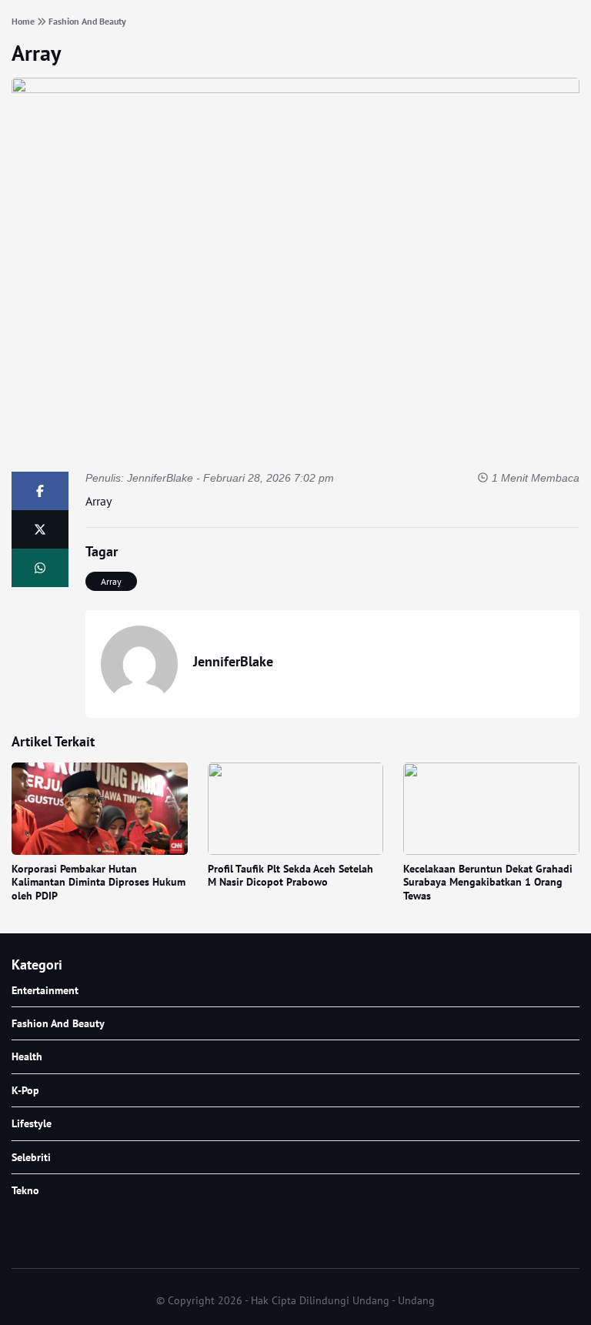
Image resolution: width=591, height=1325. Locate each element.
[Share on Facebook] (40, 491)
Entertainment (45, 990)
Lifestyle (32, 1123)
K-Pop (25, 1090)
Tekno (25, 1190)
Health (27, 1056)
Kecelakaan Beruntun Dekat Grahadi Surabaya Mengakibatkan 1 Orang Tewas (488, 882)
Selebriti (31, 1157)
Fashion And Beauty (58, 1023)
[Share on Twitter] (40, 529)
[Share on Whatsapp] (40, 568)
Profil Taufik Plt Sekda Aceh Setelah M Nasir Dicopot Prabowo (290, 875)
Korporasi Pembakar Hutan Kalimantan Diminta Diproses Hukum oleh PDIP (98, 882)
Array (36, 52)
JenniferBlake (160, 478)
